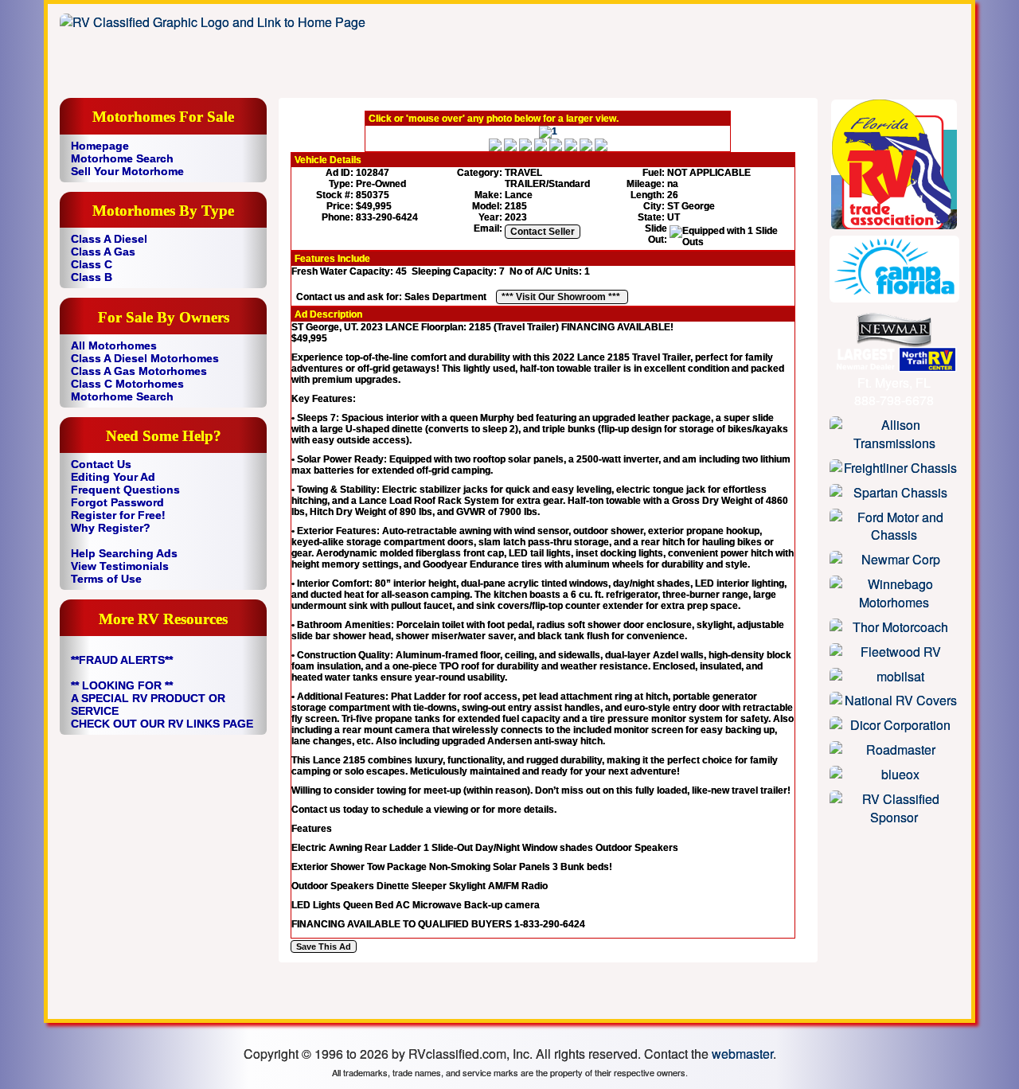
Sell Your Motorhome (127, 171)
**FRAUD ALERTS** (122, 660)
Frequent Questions (125, 489)
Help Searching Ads (124, 553)
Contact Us (101, 464)
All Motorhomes (114, 345)
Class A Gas (103, 251)
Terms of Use (106, 578)
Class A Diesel (109, 238)
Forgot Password (117, 502)
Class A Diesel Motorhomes (145, 358)
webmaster (742, 1053)
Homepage (100, 145)
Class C (91, 264)
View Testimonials (120, 566)
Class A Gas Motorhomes (139, 371)
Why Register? (110, 527)
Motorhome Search (122, 158)
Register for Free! (118, 515)
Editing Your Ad (113, 476)
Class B (91, 277)
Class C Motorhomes (127, 383)
